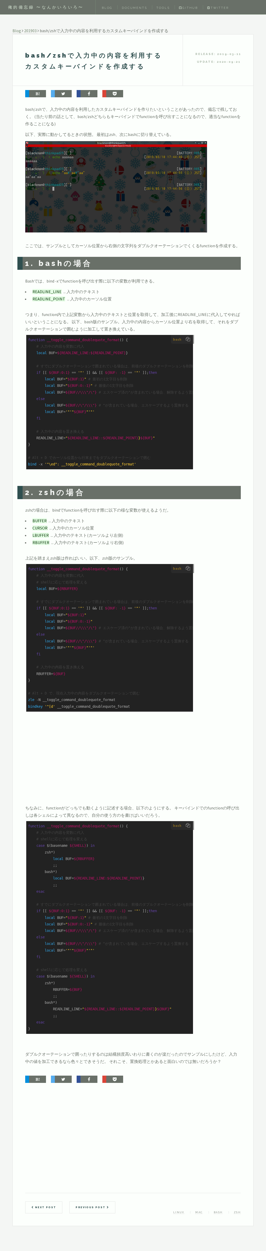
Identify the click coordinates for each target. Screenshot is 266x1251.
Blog (107, 8)
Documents (134, 8)
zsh (237, 1212)
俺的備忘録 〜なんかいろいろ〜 (46, 7)
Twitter (220, 8)
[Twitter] (61, 93)
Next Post (45, 1207)
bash (218, 1212)
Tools (163, 8)
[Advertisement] (103, 764)
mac (199, 1212)
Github (190, 8)
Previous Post (91, 1207)
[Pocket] (112, 93)
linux (178, 1212)
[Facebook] (87, 93)
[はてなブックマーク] (35, 93)
